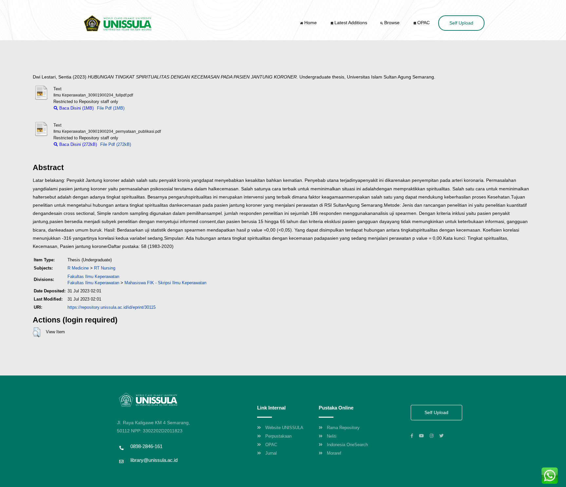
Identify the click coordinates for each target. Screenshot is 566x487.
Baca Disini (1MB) (76, 108)
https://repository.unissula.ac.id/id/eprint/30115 (111, 307)
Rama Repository (343, 427)
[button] (36, 332)
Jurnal (271, 453)
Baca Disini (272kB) (77, 144)
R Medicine (78, 268)
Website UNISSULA (284, 427)
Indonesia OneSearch (347, 444)
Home (310, 22)
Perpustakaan (278, 436)
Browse (392, 22)
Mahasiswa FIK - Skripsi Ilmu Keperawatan (165, 282)
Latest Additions (350, 22)
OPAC (423, 22)
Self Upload (461, 23)
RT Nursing (104, 268)
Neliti (331, 436)
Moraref (334, 453)
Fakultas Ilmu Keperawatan (93, 276)
